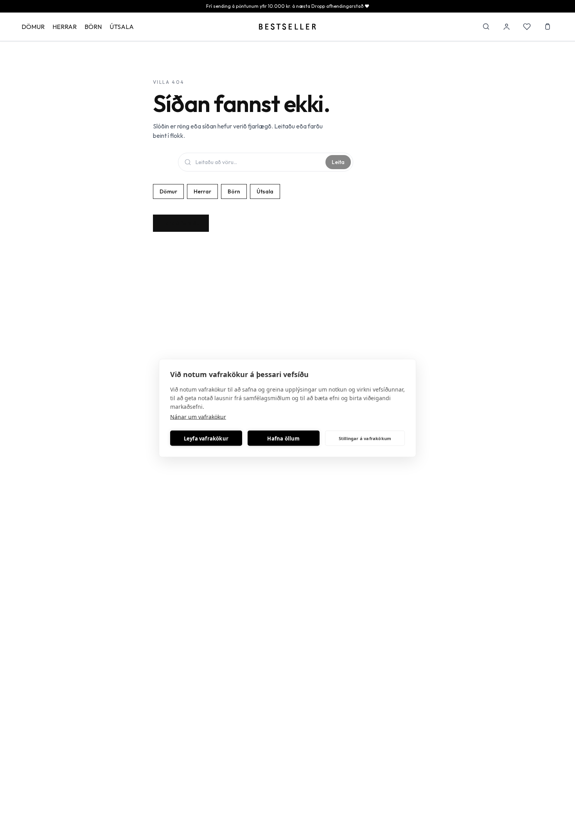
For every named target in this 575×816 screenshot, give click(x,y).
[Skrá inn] (506, 26)
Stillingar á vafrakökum (365, 438)
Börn (93, 27)
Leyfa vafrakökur (206, 438)
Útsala (122, 27)
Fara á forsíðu (180, 223)
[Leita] (486, 26)
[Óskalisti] (527, 26)
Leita (338, 162)
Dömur (33, 27)
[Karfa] (547, 26)
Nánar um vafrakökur (198, 417)
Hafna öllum (283, 438)
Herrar (64, 27)
